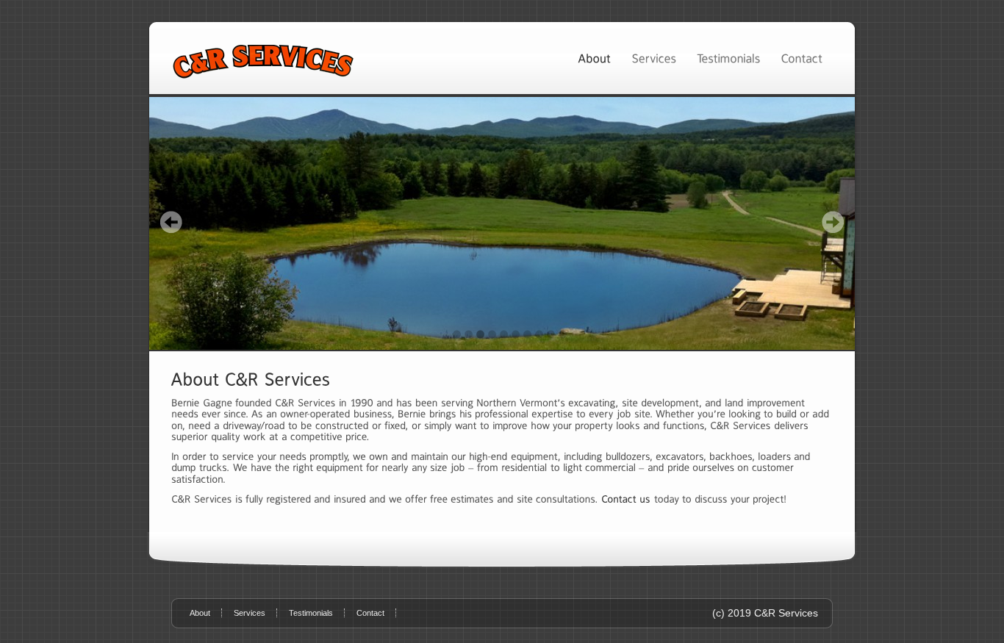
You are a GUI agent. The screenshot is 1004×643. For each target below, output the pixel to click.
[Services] (653, 58)
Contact (370, 612)
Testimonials (311, 612)
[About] (594, 58)
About (200, 612)
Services (249, 612)
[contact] (625, 499)
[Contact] (801, 58)
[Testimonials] (728, 58)
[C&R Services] (502, 223)
